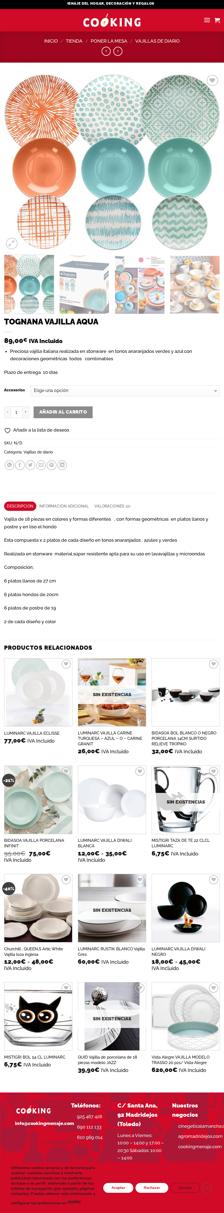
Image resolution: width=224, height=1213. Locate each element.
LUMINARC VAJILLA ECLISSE (32, 733)
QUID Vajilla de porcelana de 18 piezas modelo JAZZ (107, 1060)
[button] (207, 20)
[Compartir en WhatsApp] (9, 465)
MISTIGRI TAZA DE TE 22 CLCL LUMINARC (181, 843)
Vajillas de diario (157, 41)
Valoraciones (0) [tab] (112, 506)
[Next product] (106, 51)
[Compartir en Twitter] (30, 465)
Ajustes (185, 1187)
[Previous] (15, 162)
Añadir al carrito (63, 412)
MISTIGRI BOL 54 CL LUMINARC (34, 1057)
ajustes (74, 1201)
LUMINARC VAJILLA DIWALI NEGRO (178, 952)
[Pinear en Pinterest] (51, 465)
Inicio (51, 41)
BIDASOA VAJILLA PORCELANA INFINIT (34, 843)
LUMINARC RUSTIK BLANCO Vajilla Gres (111, 952)
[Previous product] (117, 51)
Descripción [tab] (20, 506)
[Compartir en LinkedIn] (62, 465)
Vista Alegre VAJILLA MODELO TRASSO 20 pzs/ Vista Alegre (181, 1060)
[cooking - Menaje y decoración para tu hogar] (112, 20)
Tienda (74, 41)
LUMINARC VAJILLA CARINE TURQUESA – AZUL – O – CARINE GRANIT (110, 738)
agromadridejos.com (200, 1136)
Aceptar (118, 1187)
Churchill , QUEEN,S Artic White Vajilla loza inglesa (33, 952)
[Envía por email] (41, 465)
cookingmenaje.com (200, 1146)
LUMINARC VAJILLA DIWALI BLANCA (105, 843)
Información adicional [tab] (64, 506)
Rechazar (152, 1187)
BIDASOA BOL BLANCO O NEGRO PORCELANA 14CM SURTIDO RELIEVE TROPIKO (184, 738)
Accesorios (14, 390)
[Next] (209, 162)
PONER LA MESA (109, 41)
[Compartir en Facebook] (20, 465)
